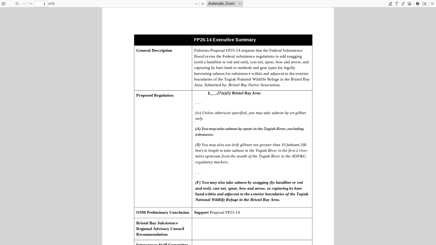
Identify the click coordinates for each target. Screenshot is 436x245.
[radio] (390, 3)
